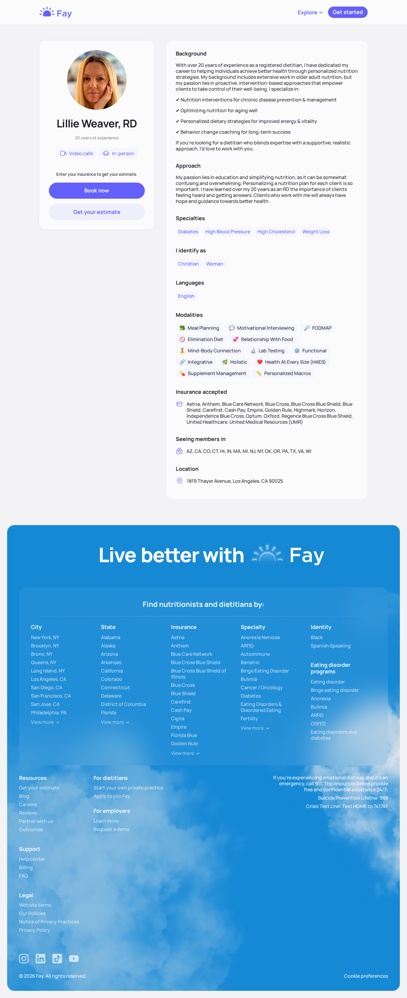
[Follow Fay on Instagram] (24, 958)
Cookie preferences (366, 976)
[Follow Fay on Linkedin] (40, 958)
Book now (96, 190)
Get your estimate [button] (96, 211)
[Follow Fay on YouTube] (74, 958)
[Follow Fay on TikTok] (57, 958)
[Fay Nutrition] (55, 12)
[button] (310, 12)
